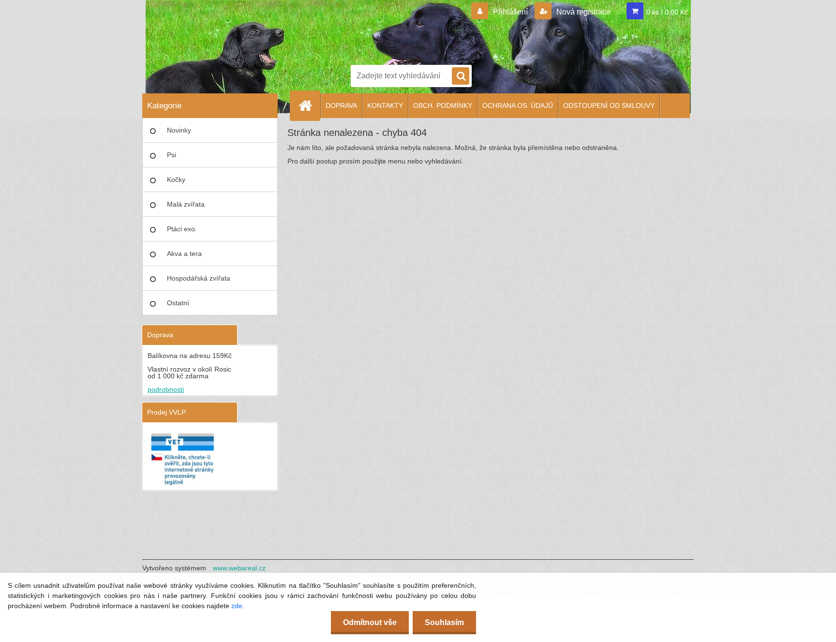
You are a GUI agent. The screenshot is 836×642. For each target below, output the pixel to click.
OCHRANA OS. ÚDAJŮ (517, 105)
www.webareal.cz (239, 568)
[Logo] (384, 30)
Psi (171, 155)
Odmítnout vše (370, 622)
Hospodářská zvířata (198, 278)
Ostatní (178, 303)
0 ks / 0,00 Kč (667, 12)
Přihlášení (510, 12)
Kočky (176, 179)
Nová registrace (582, 12)
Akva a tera (184, 253)
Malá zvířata (186, 204)
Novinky (179, 130)
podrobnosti (166, 389)
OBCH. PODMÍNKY (442, 105)
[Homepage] (309, 105)
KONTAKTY (385, 105)
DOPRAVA (341, 105)
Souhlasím (444, 622)
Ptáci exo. (182, 229)
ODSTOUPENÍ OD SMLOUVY (609, 105)
